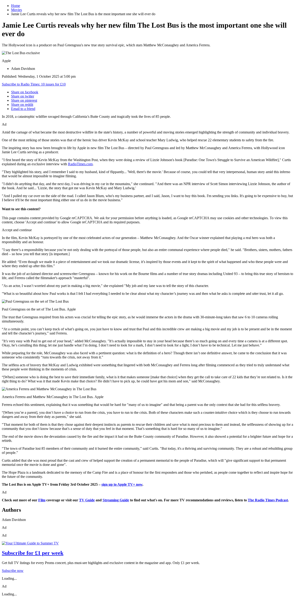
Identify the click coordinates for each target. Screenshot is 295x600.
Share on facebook (24, 92)
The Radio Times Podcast (268, 500)
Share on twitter (22, 96)
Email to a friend (23, 109)
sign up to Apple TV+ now (121, 484)
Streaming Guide (116, 500)
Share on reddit (22, 104)
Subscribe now (13, 571)
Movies (16, 10)
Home (15, 6)
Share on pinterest (24, 100)
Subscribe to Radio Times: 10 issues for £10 (34, 84)
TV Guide (87, 500)
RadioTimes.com (80, 164)
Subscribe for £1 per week (32, 553)
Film (41, 500)
